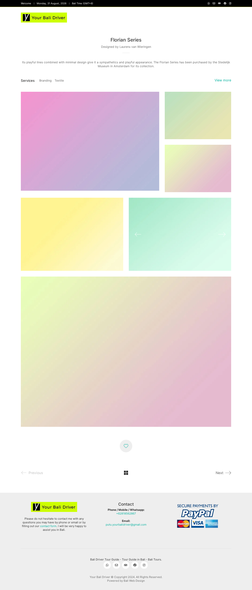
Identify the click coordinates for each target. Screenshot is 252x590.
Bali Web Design (134, 580)
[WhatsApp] (107, 565)
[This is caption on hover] (180, 234)
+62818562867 (126, 513)
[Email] (116, 565)
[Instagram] (144, 565)
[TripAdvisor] (125, 565)
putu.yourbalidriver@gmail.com (126, 524)
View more (223, 80)
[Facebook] (135, 565)
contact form (48, 526)
